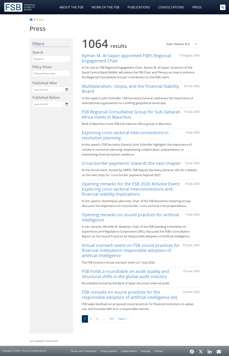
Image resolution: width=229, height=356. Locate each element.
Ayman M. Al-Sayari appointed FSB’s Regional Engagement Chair (126, 58)
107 (111, 319)
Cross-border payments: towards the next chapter (131, 163)
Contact (158, 351)
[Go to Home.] (31, 19)
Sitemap (145, 351)
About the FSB (71, 7)
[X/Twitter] (200, 351)
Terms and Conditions (83, 351)
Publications (139, 7)
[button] (222, 7)
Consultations (171, 7)
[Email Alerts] (218, 351)
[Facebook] (191, 350)
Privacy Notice (108, 351)
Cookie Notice (129, 351)
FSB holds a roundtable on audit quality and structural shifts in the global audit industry (125, 273)
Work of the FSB (105, 7)
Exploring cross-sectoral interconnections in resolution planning (125, 135)
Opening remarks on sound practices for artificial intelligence (130, 217)
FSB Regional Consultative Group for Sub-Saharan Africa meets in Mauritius (131, 114)
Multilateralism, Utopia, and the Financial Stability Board (130, 88)
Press (197, 7)
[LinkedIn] (209, 350)
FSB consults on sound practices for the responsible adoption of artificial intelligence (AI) (129, 294)
